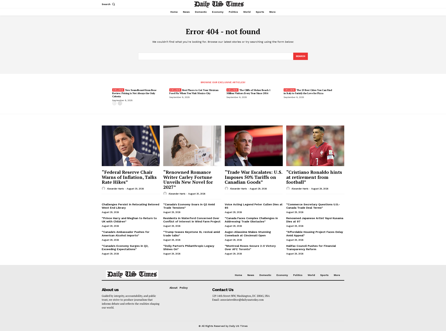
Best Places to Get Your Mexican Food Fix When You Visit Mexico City (193, 91)
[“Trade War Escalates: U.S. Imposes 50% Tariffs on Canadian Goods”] (254, 145)
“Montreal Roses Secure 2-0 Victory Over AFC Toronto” (250, 247)
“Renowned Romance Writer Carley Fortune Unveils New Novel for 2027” (188, 179)
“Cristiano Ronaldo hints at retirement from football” (314, 177)
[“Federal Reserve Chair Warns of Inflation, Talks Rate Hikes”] (131, 145)
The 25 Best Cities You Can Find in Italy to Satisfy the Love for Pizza (308, 91)
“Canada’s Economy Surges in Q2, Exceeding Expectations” (125, 247)
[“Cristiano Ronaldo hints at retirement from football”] (315, 145)
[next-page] (120, 103)
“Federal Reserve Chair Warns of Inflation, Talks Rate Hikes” (129, 177)
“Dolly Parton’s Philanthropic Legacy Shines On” (188, 247)
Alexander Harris (115, 188)
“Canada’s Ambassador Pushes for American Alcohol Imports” (125, 233)
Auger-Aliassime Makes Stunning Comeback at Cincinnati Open (248, 233)
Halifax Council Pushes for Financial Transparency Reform (311, 247)
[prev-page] (114, 103)
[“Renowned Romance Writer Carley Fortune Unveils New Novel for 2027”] (192, 145)
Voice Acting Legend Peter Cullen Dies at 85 (254, 206)
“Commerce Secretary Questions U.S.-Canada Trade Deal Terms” (313, 206)
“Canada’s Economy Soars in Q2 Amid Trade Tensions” (189, 206)
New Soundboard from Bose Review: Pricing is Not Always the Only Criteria (134, 93)
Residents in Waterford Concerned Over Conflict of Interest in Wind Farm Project (192, 219)
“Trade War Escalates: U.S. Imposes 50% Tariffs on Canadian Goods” (254, 177)
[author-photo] (104, 189)
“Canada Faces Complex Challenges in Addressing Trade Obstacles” (251, 219)
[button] (109, 4)
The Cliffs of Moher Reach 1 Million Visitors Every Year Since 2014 (248, 91)
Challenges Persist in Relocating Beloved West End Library (130, 206)
